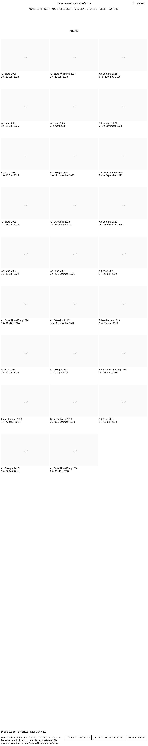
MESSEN (80, 9)
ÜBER (102, 9)
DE (139, 3)
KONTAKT (113, 9)
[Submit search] (134, 3)
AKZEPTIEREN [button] (136, 737)
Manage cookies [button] (78, 737)
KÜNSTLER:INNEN (39, 9)
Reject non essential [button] (109, 737)
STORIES (92, 9)
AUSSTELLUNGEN (62, 9)
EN (143, 3)
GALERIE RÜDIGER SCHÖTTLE (74, 3)
